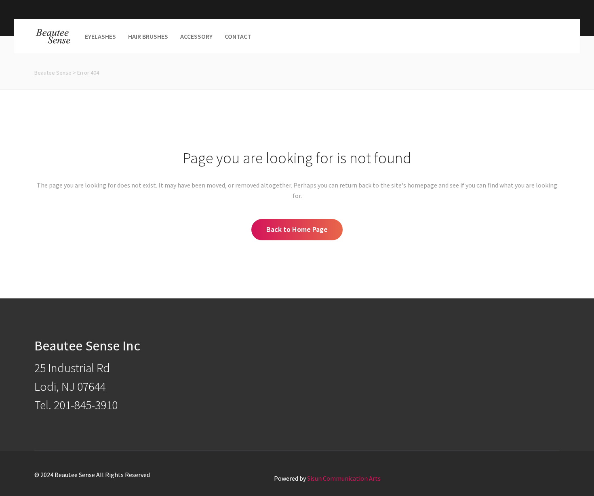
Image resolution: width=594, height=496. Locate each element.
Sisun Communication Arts (344, 478)
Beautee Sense (53, 72)
